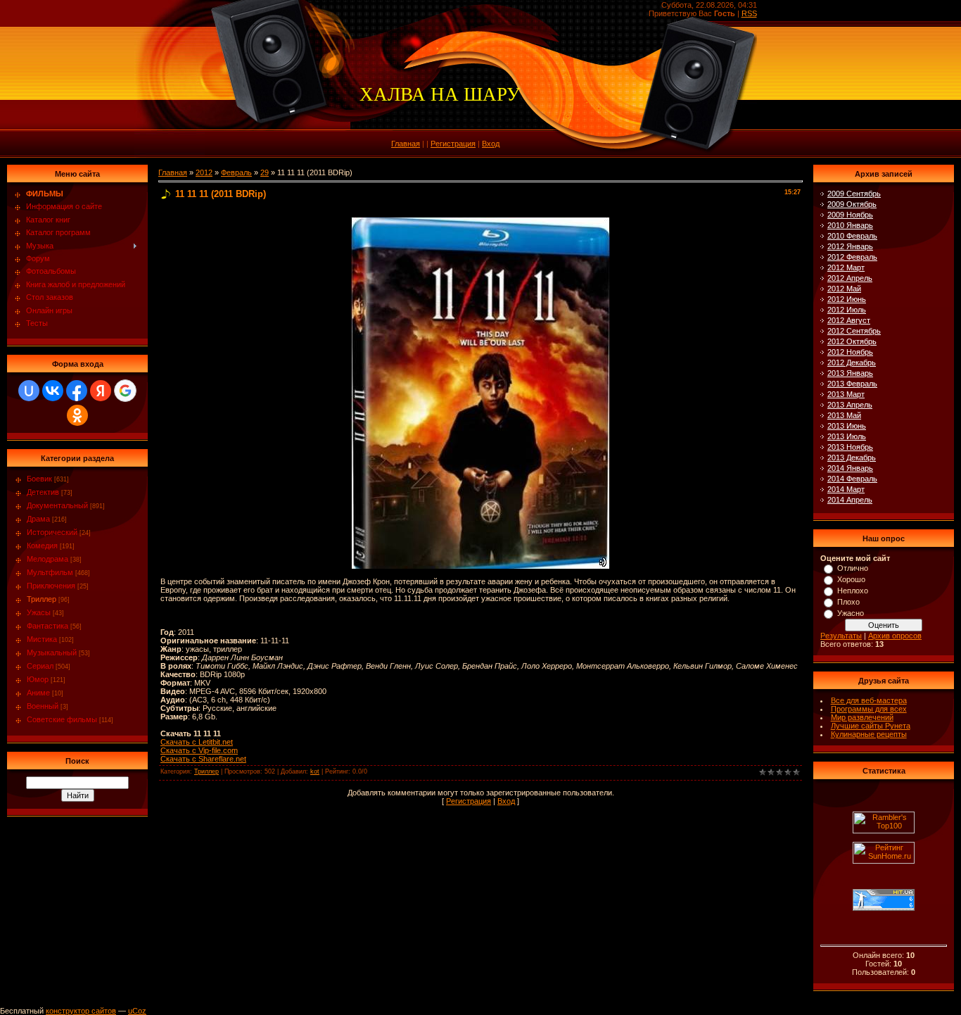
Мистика (42, 639)
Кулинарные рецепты (869, 734)
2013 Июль (846, 436)
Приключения (51, 585)
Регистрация (453, 143)
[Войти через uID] (28, 390)
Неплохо (852, 590)
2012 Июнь (846, 299)
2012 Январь (850, 246)
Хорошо (851, 579)
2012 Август (848, 320)
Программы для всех (869, 709)
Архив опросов (895, 635)
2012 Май (844, 288)
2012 (204, 172)
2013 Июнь (846, 426)
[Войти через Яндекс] (100, 390)
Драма (38, 519)
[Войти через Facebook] (76, 390)
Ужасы (39, 612)
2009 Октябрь (852, 204)
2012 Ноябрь (850, 352)
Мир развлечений (862, 717)
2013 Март (846, 394)
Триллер (41, 599)
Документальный (57, 505)
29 (264, 172)
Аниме (38, 692)
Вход (490, 143)
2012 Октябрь (852, 341)
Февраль (236, 172)
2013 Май (844, 415)
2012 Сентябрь (854, 331)
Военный (42, 706)
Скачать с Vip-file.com (199, 750)
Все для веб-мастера (869, 700)
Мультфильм (50, 572)
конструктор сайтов (81, 1011)
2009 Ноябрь (850, 214)
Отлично (852, 568)
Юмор (38, 679)
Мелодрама (47, 559)
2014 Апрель (849, 500)
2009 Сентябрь (854, 193)
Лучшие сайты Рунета (870, 725)
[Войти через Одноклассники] (77, 415)
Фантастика (47, 626)
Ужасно (850, 613)
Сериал (40, 666)
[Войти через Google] (125, 390)
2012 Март (846, 267)
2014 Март (846, 489)
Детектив (43, 492)
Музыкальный (52, 652)
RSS (749, 13)
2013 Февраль (852, 383)
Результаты (841, 635)
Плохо (848, 602)
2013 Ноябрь (850, 447)
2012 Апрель (849, 278)
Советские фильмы (62, 719)
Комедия (42, 545)
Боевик (39, 478)
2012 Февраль (852, 257)
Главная (405, 143)
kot (314, 771)
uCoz (137, 1011)
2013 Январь (850, 373)
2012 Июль (846, 309)
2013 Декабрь (851, 457)
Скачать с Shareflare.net (203, 759)
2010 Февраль (852, 236)
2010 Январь (850, 225)
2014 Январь (850, 468)
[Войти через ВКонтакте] (52, 390)
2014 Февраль (852, 478)
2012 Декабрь (851, 362)
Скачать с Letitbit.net (196, 742)
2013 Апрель (849, 405)
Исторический (52, 532)
